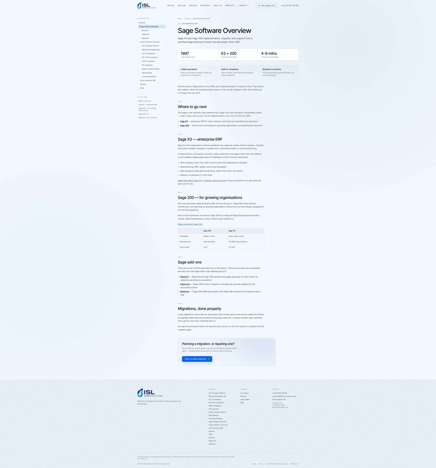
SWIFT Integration (148, 61)
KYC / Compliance (148, 53)
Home (180, 18)
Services (193, 5)
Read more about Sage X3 (189, 180)
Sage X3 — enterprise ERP (148, 105)
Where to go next (145, 101)
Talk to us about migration (195, 359)
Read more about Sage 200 (190, 224)
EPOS (142, 88)
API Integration (147, 65)
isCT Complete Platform (150, 46)
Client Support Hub (268, 5)
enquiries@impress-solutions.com (284, 396)
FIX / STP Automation (149, 57)
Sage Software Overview (149, 26)
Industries (205, 5)
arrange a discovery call (214, 180)
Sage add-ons (143, 114)
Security (143, 84)
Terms (261, 464)
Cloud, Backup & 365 (147, 80)
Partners (243, 396)
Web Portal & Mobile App (151, 50)
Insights (243, 5)
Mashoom (145, 38)
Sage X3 (170, 5)
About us (217, 5)
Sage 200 (182, 5)
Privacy (254, 464)
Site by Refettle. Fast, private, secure (276, 464)
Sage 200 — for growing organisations (147, 109)
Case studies (245, 399)
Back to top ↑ (294, 464)
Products (229, 5)
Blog (242, 402)
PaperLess (145, 34)
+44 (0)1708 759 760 (290, 5)
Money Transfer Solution (151, 69)
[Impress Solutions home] (146, 5)
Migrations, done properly (148, 117)
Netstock (145, 30)
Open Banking (147, 73)
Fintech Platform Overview (150, 42)
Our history (244, 393)
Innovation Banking (149, 76)
